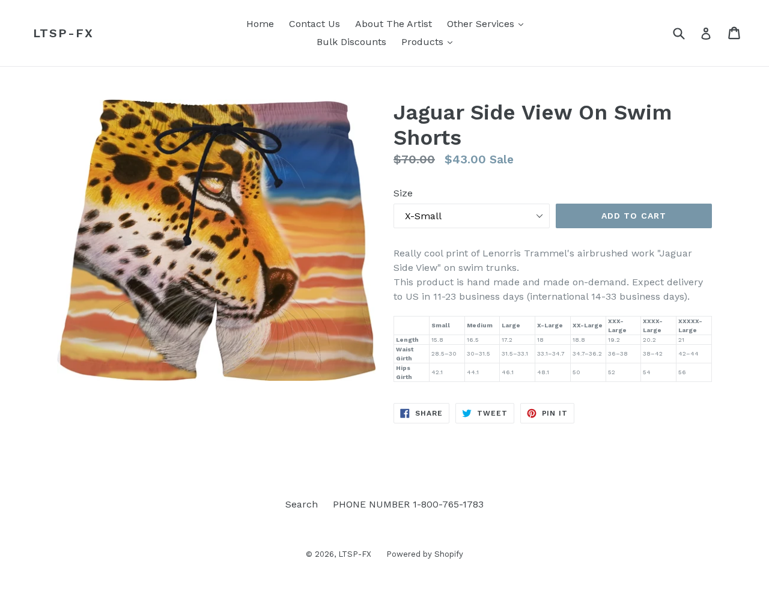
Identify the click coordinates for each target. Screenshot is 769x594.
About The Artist (393, 23)
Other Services (488, 23)
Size (403, 193)
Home (260, 23)
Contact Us (314, 23)
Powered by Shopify (424, 554)
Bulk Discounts (351, 41)
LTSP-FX (63, 33)
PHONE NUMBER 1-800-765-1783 (408, 504)
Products (429, 41)
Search (301, 504)
